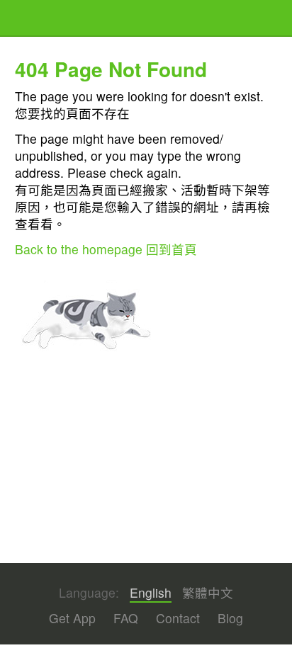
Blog (230, 618)
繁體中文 (207, 592)
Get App (72, 618)
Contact (178, 618)
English (151, 592)
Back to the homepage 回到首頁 (106, 249)
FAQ (125, 618)
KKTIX (51, 19)
